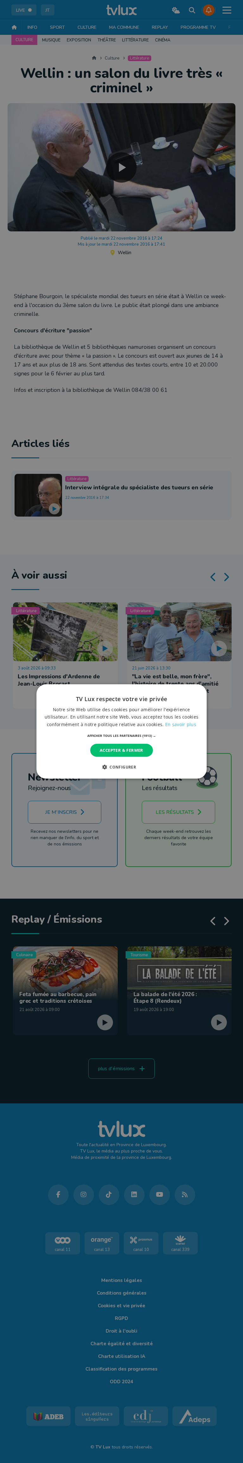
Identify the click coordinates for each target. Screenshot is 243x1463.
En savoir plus (180, 724)
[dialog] (121, 731)
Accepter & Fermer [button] (121, 750)
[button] (121, 735)
